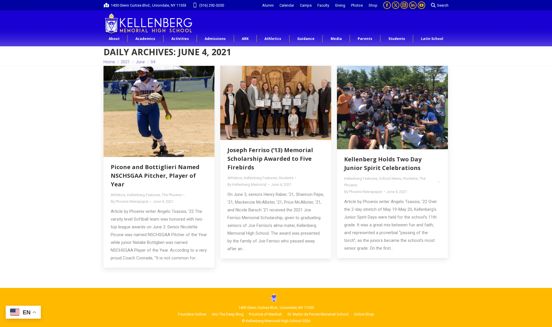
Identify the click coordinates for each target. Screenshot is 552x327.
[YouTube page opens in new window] (421, 5)
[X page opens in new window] (395, 5)
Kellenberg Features (143, 195)
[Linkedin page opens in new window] (413, 5)
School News (390, 178)
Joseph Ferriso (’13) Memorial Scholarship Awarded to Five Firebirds (270, 158)
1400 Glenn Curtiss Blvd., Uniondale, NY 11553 (148, 5)
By (130, 201)
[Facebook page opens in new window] (387, 5)
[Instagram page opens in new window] (404, 5)
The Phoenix (172, 195)
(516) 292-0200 (211, 5)
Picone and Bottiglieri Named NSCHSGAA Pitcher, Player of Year (155, 175)
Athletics (118, 195)
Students (286, 178)
